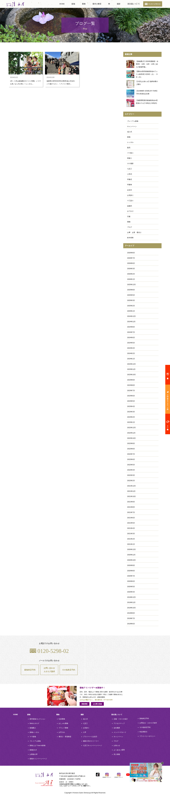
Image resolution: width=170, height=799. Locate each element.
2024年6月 (131, 337)
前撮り (129, 158)
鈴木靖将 (130, 237)
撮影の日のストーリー (91, 741)
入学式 (129, 174)
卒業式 (129, 179)
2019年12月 (131, 597)
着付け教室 (96, 4)
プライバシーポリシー (147, 736)
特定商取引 (143, 732)
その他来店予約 (68, 670)
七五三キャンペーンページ (92, 745)
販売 (128, 147)
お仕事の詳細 (97, 704)
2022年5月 (131, 465)
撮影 (118, 4)
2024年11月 (131, 321)
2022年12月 (131, 427)
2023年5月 (131, 401)
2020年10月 (131, 560)
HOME (62, 4)
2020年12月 (131, 549)
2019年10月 (131, 608)
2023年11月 (131, 369)
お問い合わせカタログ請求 (49, 670)
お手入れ (62, 732)
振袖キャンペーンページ (38, 758)
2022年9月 (131, 443)
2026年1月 (131, 279)
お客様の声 (33, 754)
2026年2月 (131, 274)
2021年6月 (131, 518)
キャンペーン (132, 126)
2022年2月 (131, 480)
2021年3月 (131, 533)
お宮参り (130, 195)
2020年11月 (131, 555)
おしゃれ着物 (63, 723)
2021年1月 (131, 544)
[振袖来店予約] (167, 375)
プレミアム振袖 (132, 121)
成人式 (129, 132)
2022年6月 (131, 459)
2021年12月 (131, 486)
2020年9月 (131, 565)
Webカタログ (34, 723)
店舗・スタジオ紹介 (121, 719)
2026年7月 (131, 258)
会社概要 (117, 728)
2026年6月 (131, 263)
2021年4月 (131, 528)
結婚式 (129, 206)
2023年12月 (131, 364)
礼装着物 (62, 719)
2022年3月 (131, 475)
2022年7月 (131, 454)
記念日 (129, 190)
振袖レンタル (34, 732)
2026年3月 (131, 268)
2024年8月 (131, 327)
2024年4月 (131, 348)
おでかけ (130, 211)
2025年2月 (131, 306)
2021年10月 (131, 496)
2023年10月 (131, 374)
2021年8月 (131, 507)
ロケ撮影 (130, 163)
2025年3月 (131, 300)
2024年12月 (131, 316)
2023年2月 (131, 417)
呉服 (128, 216)
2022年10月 (131, 438)
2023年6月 (131, 396)
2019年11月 (131, 602)
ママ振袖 (33, 736)
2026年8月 (131, 253)
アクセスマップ (119, 723)
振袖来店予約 (30, 670)
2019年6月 (131, 624)
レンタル (130, 142)
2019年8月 (131, 613)
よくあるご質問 (119, 750)
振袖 (73, 4)
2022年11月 (131, 433)
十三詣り (130, 200)
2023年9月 (131, 380)
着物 (83, 4)
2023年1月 (131, 422)
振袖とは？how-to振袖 (37, 745)
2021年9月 (131, 502)
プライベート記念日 (90, 736)
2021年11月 (131, 491)
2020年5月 (131, 586)
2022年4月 (131, 470)
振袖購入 (33, 728)
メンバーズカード (120, 732)
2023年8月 (131, 385)
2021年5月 (131, 523)
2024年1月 (131, 359)
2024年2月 (131, 353)
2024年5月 (131, 343)
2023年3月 (131, 412)
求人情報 (117, 754)
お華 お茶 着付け (134, 232)
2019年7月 (131, 618)
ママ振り (130, 153)
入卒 (84, 732)
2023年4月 (131, 406)
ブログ (129, 227)
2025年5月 (131, 295)
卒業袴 (129, 184)
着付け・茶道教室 (65, 736)
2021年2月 (131, 539)
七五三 (129, 169)
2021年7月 (131, 512)
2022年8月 (131, 449)
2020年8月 (131, 571)
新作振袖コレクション (37, 719)
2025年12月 (131, 284)
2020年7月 (131, 576)
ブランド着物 (63, 728)
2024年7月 (131, 332)
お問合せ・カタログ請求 (148, 723)
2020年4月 (131, 592)
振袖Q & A (33, 750)
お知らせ (117, 745)
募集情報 (84, 704)
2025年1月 (131, 311)
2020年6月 (131, 581)
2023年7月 (131, 390)
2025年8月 (131, 290)
